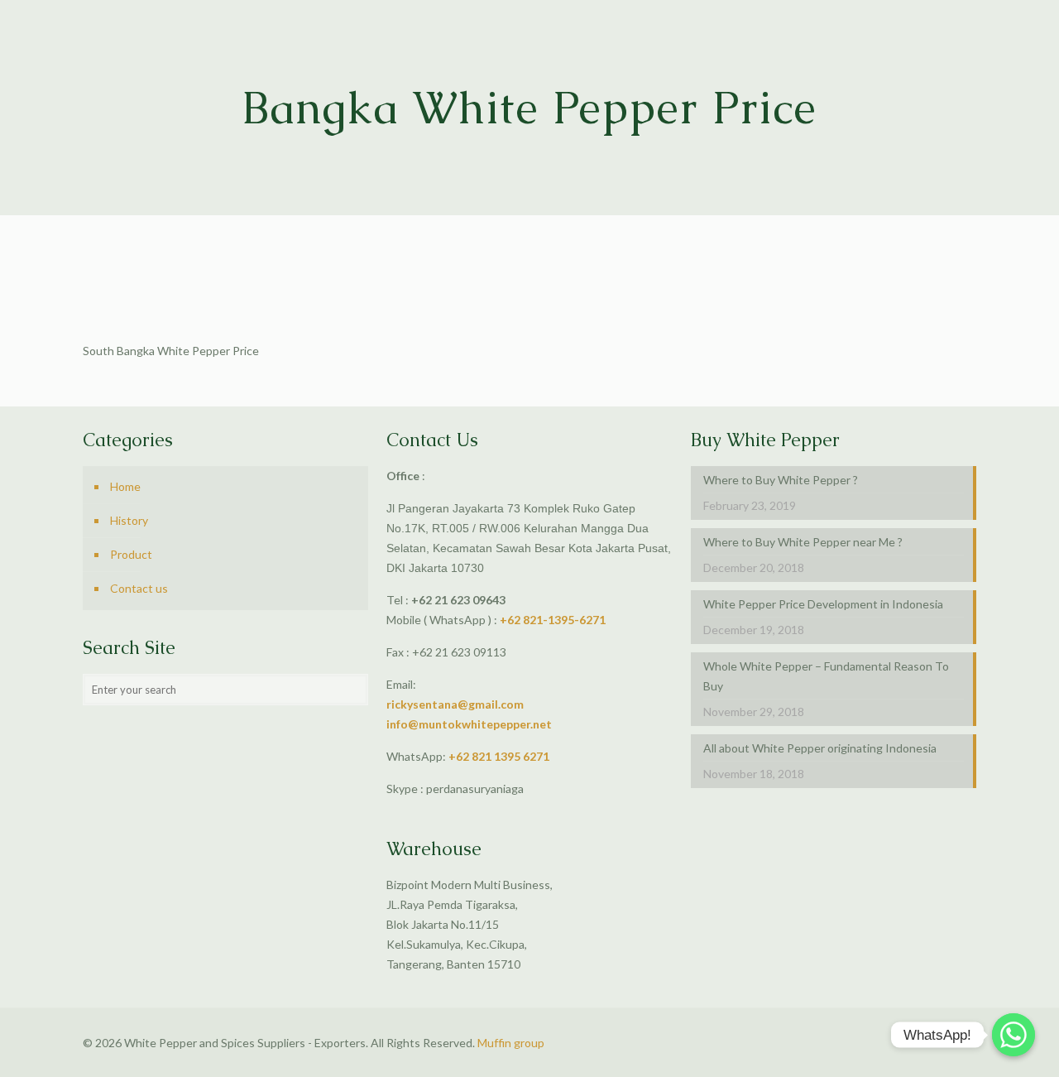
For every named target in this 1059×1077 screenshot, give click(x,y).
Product (131, 554)
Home (125, 486)
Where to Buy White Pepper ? (780, 480)
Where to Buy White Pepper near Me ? (803, 542)
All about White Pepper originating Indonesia (820, 748)
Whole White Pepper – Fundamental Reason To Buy (826, 676)
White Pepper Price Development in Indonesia (823, 604)
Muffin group (510, 1043)
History (129, 520)
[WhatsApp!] (1013, 1034)
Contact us (139, 588)
